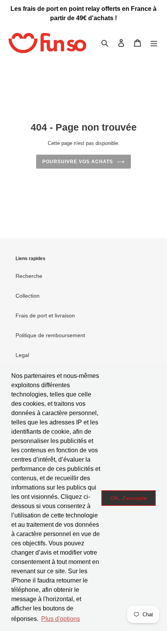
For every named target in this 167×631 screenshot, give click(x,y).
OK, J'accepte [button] (128, 498)
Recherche (29, 276)
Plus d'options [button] (60, 618)
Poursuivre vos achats (77, 161)
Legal (22, 355)
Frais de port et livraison (45, 315)
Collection (28, 296)
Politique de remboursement (50, 335)
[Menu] (154, 43)
